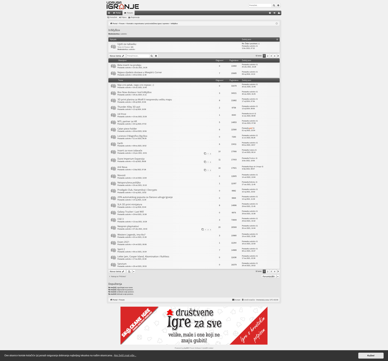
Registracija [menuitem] (279, 13)
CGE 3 (120, 218)
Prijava (123, 17)
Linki (109, 13)
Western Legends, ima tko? (131, 234)
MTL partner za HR (127, 121)
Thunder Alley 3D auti (128, 106)
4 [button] (274, 55)
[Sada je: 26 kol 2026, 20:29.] (277, 23)
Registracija (135, 17)
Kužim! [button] (371, 355)
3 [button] (271, 55)
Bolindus (252, 182)
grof (251, 128)
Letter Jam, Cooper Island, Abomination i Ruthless (143, 256)
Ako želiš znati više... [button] (125, 355)
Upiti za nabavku (126, 44)
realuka (252, 150)
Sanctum (122, 263)
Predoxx (252, 158)
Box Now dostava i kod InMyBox (134, 92)
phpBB (186, 348)
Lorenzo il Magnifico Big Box (132, 135)
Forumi (130, 13)
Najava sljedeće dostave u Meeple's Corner (139, 72)
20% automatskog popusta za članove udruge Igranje (145, 197)
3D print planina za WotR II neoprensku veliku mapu (144, 99)
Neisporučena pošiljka (128, 182)
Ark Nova (122, 167)
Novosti (121, 175)
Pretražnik (113, 17)
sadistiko (123, 34)
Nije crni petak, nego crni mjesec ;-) (135, 84)
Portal (118, 13)
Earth (120, 143)
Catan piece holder (127, 128)
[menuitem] (270, 13)
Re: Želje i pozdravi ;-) (250, 43)
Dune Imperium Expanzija (130, 158)
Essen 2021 (123, 241)
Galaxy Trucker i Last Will (130, 211)
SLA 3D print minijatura (129, 204)
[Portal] (123, 5)
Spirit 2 (121, 249)
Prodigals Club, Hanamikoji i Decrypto (137, 189)
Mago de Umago (255, 166)
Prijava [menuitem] (275, 13)
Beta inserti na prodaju (129, 64)
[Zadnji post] (257, 64)
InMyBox (114, 30)
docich (251, 113)
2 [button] (267, 55)
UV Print (121, 114)
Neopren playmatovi (128, 226)
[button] (278, 56)
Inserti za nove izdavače (129, 150)
